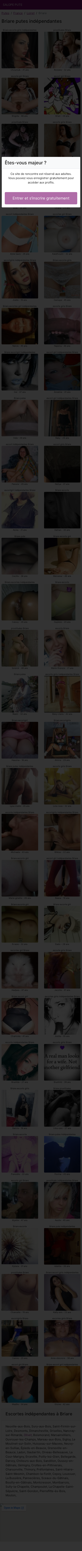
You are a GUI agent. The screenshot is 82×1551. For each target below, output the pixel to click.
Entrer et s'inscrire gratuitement (41, 198)
